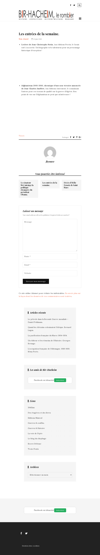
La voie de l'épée (35, 433)
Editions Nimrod (35, 418)
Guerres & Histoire (36, 428)
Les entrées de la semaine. (49, 184)
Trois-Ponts (33, 449)
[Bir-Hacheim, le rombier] (46, 19)
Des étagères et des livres (39, 413)
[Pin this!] (77, 137)
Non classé (24, 39)
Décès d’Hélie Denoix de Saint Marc (71, 185)
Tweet (21, 136)
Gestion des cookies (30, 546)
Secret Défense (34, 444)
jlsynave (50, 161)
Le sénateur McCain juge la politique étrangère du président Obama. (27, 189)
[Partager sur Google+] (80, 137)
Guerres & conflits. (36, 423)
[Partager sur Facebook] (70, 137)
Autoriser (60, 380)
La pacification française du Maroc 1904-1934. (47, 335)
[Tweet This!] (73, 137)
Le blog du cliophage (37, 438)
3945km (31, 407)
